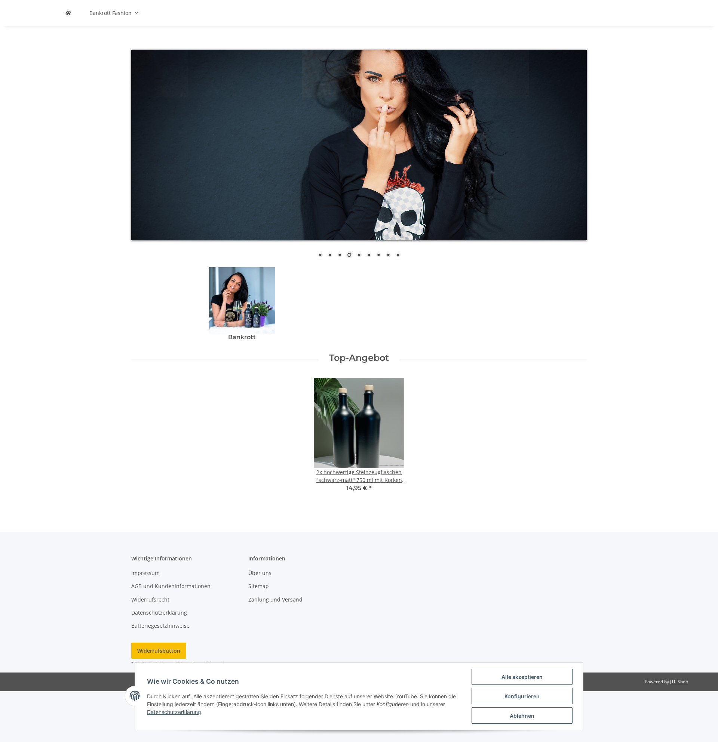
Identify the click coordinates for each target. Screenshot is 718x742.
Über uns (259, 572)
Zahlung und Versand (275, 599)
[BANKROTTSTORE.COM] (68, 13)
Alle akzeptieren (522, 677)
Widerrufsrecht (150, 599)
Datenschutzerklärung (159, 612)
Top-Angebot (359, 358)
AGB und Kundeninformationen (171, 586)
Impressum (145, 572)
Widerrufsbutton (158, 650)
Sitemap (258, 586)
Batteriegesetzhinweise (160, 625)
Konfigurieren (522, 696)
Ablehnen (522, 715)
